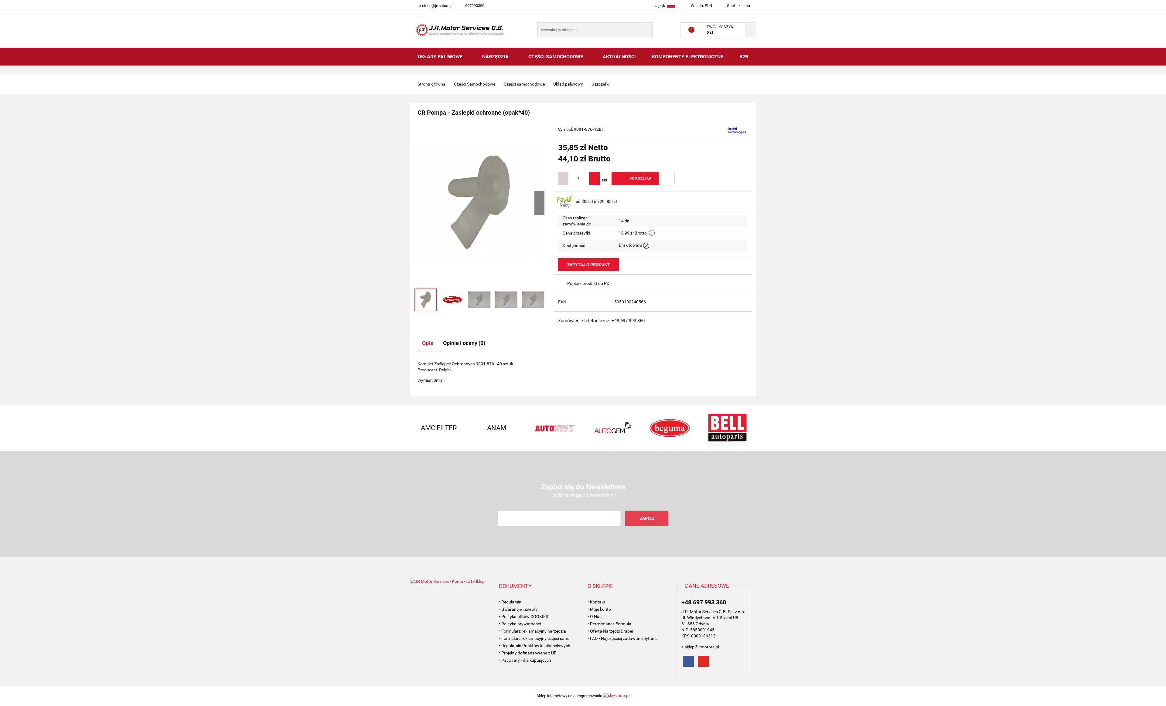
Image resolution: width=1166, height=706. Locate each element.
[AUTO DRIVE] (554, 428)
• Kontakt (596, 602)
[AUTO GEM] (612, 428)
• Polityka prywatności (520, 623)
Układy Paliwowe (441, 56)
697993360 (474, 5)
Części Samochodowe (556, 56)
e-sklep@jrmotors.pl (436, 5)
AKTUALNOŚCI (619, 56)
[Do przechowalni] (668, 178)
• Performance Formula (609, 623)
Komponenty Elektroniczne (687, 56)
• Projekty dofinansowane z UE (527, 652)
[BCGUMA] (669, 428)
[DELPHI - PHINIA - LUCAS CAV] (737, 129)
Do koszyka (640, 178)
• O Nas (595, 616)
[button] (515, 586)
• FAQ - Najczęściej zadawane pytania (623, 638)
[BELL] (727, 428)
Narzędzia (496, 56)
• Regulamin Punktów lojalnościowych (534, 645)
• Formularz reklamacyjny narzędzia (532, 631)
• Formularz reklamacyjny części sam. (534, 638)
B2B (743, 56)
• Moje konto (599, 609)
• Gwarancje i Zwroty (518, 609)
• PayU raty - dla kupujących (525, 660)
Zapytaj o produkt (588, 264)
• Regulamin (510, 602)
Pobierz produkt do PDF (589, 283)
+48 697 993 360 (703, 602)
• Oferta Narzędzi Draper (610, 631)
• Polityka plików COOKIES (523, 616)
